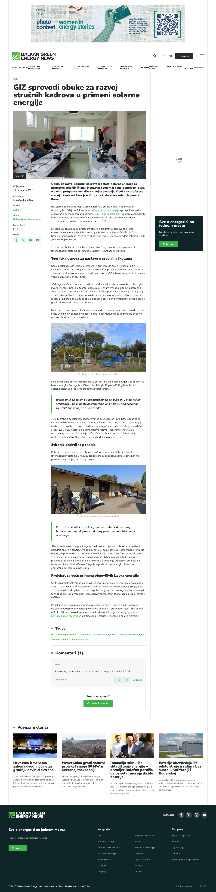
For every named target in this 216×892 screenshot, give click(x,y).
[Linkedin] (31, 240)
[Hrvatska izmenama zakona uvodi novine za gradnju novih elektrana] (35, 745)
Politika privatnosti (185, 886)
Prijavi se (184, 56)
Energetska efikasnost (34, 67)
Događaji (102, 871)
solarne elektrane (80, 639)
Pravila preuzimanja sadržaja (185, 859)
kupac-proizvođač (67, 634)
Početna (17, 67)
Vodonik (144, 67)
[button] (154, 56)
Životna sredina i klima (81, 67)
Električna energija (58, 67)
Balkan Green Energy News (27, 219)
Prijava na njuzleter (181, 835)
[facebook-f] (181, 815)
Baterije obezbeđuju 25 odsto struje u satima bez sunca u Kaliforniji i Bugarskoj (180, 768)
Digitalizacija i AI (175, 67)
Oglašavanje (178, 847)
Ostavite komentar (98, 703)
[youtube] (204, 815)
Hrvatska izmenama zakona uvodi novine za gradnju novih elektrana (33, 766)
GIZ (53, 634)
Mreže (138, 841)
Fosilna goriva (153, 67)
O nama (176, 853)
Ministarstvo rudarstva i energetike (97, 634)
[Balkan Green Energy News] (34, 56)
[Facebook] (16, 240)
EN (164, 56)
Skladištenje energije (105, 67)
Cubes (87, 886)
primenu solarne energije (105, 210)
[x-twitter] (189, 815)
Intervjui (199, 67)
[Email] (38, 240)
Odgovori (137, 679)
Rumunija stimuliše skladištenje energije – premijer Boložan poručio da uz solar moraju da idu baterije (131, 770)
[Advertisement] (179, 158)
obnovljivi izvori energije (131, 634)
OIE (23, 67)
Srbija (16, 209)
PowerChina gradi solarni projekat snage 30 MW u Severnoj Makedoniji (83, 766)
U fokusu (189, 67)
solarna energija (59, 639)
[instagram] (197, 815)
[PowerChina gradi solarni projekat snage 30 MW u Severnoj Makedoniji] (84, 745)
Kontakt (176, 841)
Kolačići (203, 886)
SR (170, 56)
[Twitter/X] (23, 240)
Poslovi (138, 871)
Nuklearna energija (126, 67)
